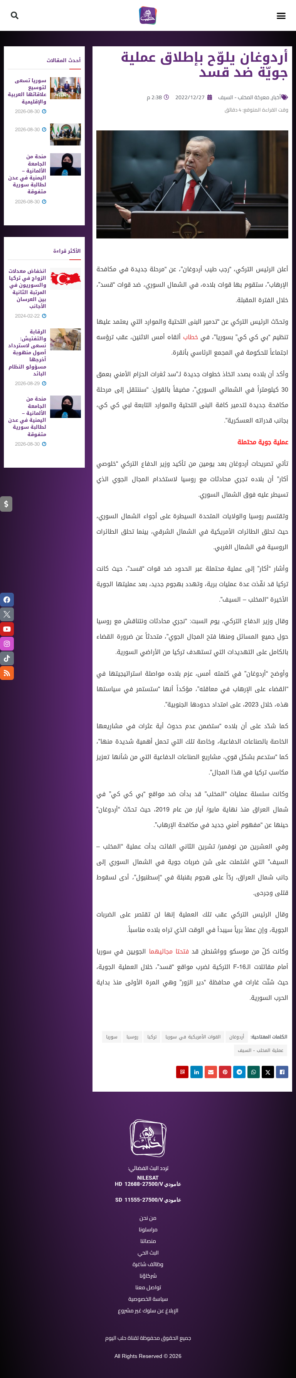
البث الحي (148, 1253)
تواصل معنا (148, 1287)
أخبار (276, 97)
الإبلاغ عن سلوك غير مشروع (148, 1310)
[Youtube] (7, 629)
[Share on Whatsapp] (253, 1072)
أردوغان (236, 1037)
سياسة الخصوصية (148, 1299)
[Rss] (7, 673)
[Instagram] (7, 644)
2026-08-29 (28, 383)
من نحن (148, 1218)
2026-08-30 (28, 111)
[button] (281, 15)
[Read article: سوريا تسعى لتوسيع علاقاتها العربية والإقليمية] (65, 88)
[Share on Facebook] (282, 1072)
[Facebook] (7, 600)
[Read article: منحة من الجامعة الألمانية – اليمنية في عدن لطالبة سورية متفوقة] (65, 164)
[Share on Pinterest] (225, 1072)
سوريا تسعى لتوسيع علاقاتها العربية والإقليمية (27, 91)
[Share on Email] (211, 1072)
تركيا (151, 1037)
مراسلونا (148, 1229)
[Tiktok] (7, 658)
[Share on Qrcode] (182, 1072)
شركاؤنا (148, 1276)
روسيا (132, 1037)
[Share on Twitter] (268, 1072)
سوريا (112, 1037)
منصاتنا (148, 1241)
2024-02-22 (28, 316)
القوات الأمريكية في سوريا (192, 1037)
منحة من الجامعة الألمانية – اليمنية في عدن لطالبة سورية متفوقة (27, 174)
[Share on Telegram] (239, 1072)
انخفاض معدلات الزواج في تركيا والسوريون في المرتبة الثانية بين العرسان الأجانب (27, 288)
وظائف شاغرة (148, 1264)
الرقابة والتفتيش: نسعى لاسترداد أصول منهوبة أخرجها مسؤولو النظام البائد (27, 353)
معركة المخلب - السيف (243, 97)
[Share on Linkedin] (196, 1072)
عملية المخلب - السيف (260, 1050)
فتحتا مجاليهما (169, 951)
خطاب (190, 337)
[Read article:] (65, 134)
